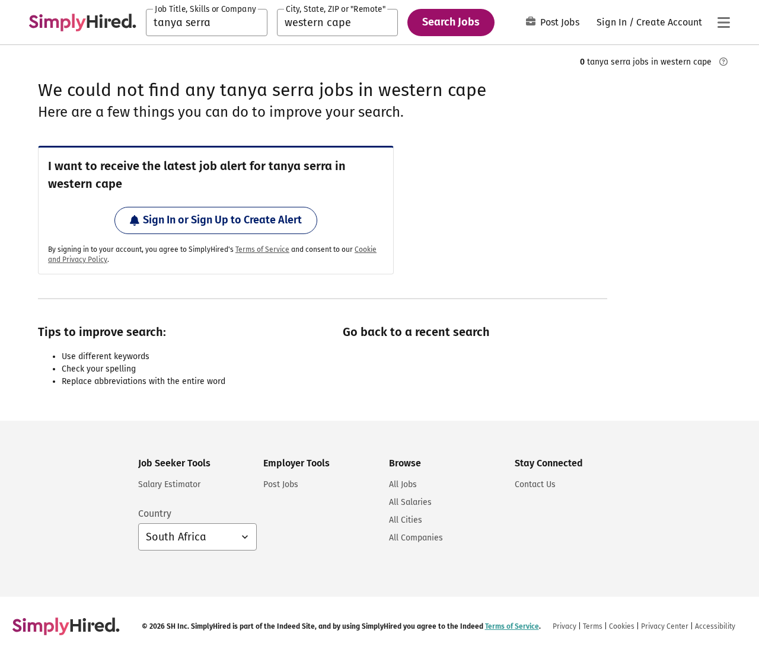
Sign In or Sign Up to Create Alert (222, 219)
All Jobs (403, 484)
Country (154, 513)
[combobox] (206, 22)
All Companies (416, 538)
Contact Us (535, 484)
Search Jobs (451, 21)
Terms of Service (262, 249)
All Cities (405, 520)
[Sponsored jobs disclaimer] (723, 62)
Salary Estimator (169, 484)
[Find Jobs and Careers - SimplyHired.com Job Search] (82, 22)
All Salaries (410, 502)
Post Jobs (559, 22)
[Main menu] (723, 22)
